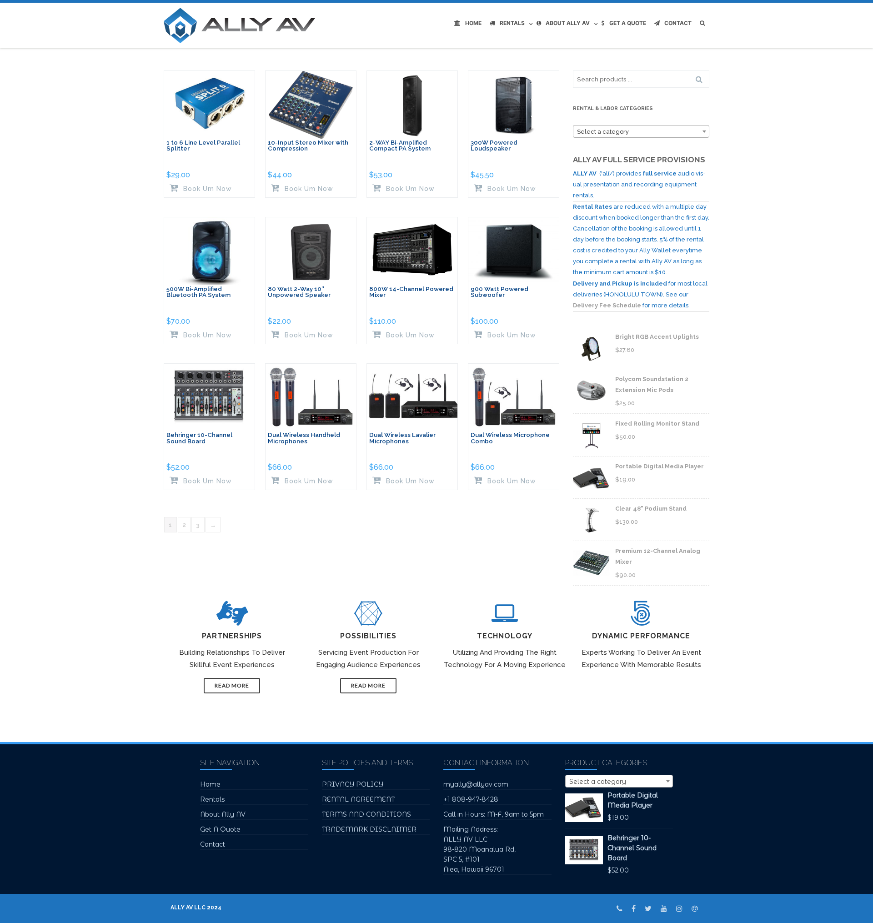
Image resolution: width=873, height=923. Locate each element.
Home (473, 23)
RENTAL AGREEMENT (358, 799)
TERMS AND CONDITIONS (366, 814)
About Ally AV (568, 23)
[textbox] (641, 131)
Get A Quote (627, 23)
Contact (678, 23)
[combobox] (641, 131)
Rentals (512, 23)
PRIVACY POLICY (352, 784)
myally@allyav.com (475, 784)
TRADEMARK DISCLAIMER (369, 829)
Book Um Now (206, 188)
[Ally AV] (242, 25)
